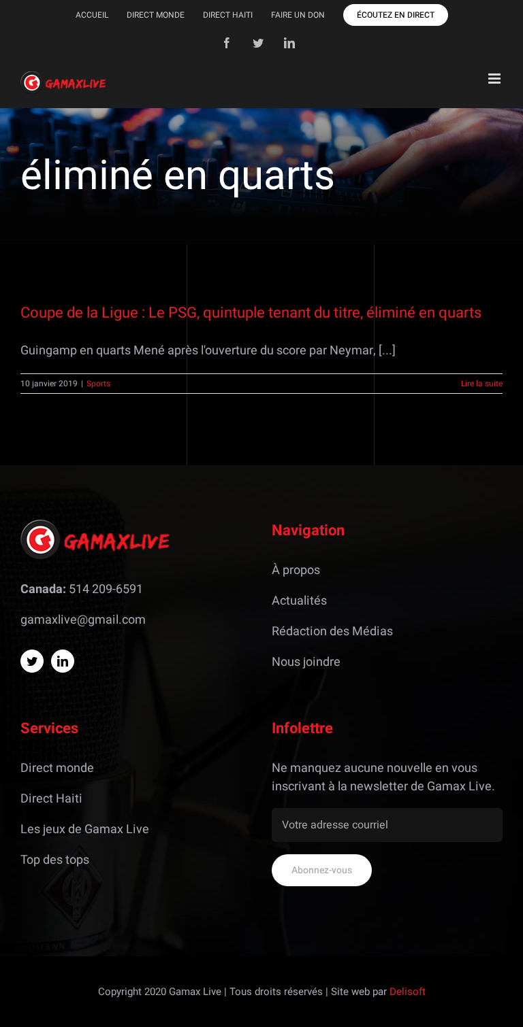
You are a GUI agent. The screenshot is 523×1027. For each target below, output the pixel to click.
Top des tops (54, 860)
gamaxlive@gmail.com (83, 620)
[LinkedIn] (62, 661)
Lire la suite (482, 383)
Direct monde (57, 768)
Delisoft (408, 991)
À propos (296, 570)
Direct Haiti (51, 799)
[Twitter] (32, 661)
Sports (98, 383)
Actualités (299, 601)
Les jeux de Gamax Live (84, 829)
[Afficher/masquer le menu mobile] (495, 78)
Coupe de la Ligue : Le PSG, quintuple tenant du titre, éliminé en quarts (250, 313)
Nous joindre (306, 662)
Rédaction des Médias (332, 631)
